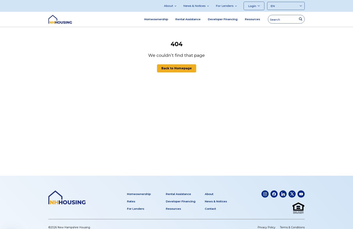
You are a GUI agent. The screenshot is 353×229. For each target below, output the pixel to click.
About (168, 6)
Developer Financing (223, 19)
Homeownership (156, 19)
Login (252, 6)
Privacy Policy (266, 227)
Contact (210, 208)
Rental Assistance (188, 19)
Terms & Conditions (292, 227)
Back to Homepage (176, 68)
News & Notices (194, 6)
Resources (252, 19)
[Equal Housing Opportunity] (298, 208)
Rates (131, 201)
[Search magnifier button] (300, 19)
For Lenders (224, 6)
